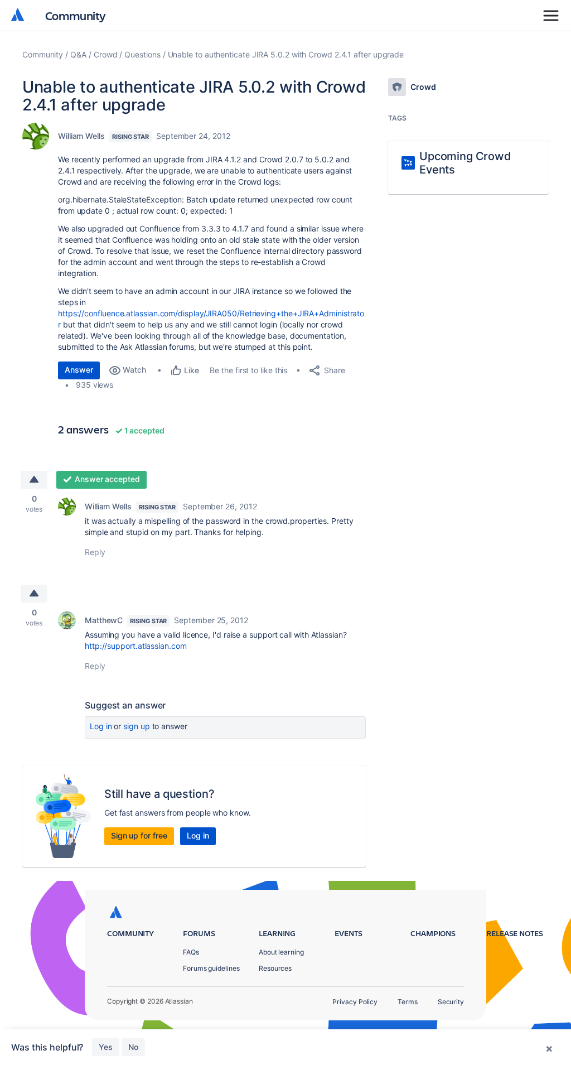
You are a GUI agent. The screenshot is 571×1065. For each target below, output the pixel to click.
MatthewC (104, 620)
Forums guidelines (211, 968)
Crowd (106, 54)
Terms (408, 1001)
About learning (281, 952)
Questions (142, 54)
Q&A (78, 54)
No (133, 1047)
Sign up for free (139, 835)
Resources (275, 968)
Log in (101, 726)
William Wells (81, 136)
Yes (106, 1047)
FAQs (191, 952)
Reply (95, 552)
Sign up (136, 726)
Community (75, 15)
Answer (79, 369)
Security (451, 1001)
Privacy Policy (355, 1001)
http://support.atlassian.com (136, 645)
